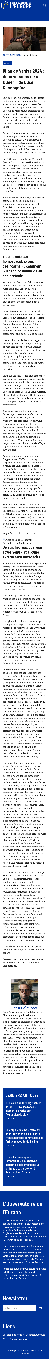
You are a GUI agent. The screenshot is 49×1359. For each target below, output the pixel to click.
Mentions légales (35, 1334)
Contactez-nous (18, 1339)
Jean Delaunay (31, 55)
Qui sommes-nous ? (13, 1334)
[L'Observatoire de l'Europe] (16, 5)
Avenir (7, 63)
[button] (44, 5)
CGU (5, 1339)
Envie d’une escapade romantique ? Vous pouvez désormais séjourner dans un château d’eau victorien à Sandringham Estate (22, 1164)
